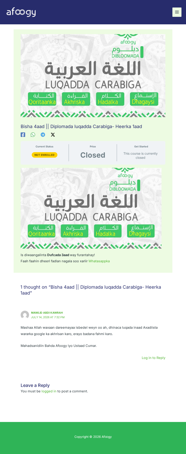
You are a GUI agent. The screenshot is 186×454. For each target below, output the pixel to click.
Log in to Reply (153, 358)
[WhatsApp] (33, 134)
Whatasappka (99, 261)
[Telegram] (43, 134)
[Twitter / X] (53, 134)
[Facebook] (23, 134)
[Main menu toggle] (176, 12)
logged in (49, 391)
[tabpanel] (93, 216)
